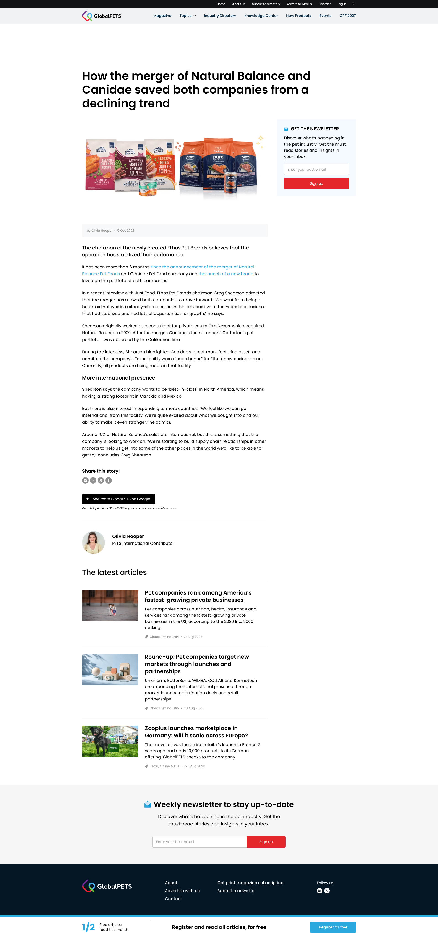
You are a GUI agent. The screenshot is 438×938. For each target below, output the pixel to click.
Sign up (316, 183)
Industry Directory (220, 15)
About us (238, 4)
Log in (342, 4)
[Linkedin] (319, 890)
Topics (186, 15)
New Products (298, 15)
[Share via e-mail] (85, 480)
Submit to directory (266, 4)
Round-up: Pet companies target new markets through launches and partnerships (197, 664)
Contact (325, 4)
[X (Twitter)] (327, 890)
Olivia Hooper (101, 230)
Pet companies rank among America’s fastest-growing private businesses (198, 596)
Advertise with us (299, 4)
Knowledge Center (261, 15)
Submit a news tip (235, 890)
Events (325, 15)
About (171, 883)
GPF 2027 (348, 15)
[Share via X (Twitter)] (101, 480)
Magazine (162, 15)
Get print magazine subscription (250, 883)
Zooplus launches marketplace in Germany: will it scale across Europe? (196, 732)
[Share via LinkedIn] (93, 480)
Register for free (333, 927)
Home (221, 4)
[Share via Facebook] (108, 480)
